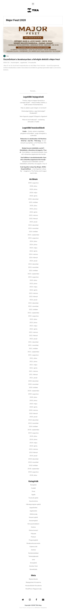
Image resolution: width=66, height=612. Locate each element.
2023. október (33, 271)
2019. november (33, 423)
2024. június (33, 245)
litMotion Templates (41, 607)
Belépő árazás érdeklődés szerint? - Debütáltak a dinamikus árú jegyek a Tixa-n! (33, 150)
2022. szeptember (33, 313)
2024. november (33, 228)
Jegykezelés (33, 511)
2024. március (33, 254)
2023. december (33, 264)
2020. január (33, 417)
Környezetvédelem (33, 524)
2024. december (33, 225)
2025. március (33, 215)
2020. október (33, 387)
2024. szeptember (33, 235)
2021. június (33, 361)
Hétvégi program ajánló (33, 504)
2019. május (33, 443)
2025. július (33, 206)
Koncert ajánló (33, 517)
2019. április (33, 446)
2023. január (33, 300)
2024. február (33, 258)
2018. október (33, 465)
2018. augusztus (33, 472)
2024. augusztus (33, 238)
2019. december (33, 420)
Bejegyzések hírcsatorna (33, 582)
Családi (33, 488)
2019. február (33, 452)
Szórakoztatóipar (33, 553)
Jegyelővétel (23, 63)
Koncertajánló (33, 521)
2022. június (33, 322)
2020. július (33, 397)
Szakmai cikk (33, 547)
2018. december (33, 459)
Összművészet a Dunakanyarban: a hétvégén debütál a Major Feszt (31, 59)
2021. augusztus (33, 355)
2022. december (33, 303)
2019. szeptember (33, 430)
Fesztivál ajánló (15, 63)
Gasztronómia (33, 501)
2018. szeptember (33, 469)
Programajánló (33, 540)
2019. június (33, 439)
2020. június (33, 400)
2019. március (33, 449)
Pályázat (33, 534)
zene (33, 560)
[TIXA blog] (33, 15)
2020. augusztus (33, 394)
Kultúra (33, 527)
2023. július (33, 280)
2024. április (33, 251)
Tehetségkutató (33, 556)
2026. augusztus (33, 183)
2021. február (33, 374)
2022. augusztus (33, 316)
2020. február (33, 413)
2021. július (33, 358)
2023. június (33, 284)
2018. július (33, 475)
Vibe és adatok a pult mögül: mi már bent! (33, 108)
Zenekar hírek (33, 566)
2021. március (33, 371)
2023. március (33, 293)
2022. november (33, 306)
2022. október (33, 309)
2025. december (33, 199)
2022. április (33, 329)
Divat (33, 491)
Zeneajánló (33, 563)
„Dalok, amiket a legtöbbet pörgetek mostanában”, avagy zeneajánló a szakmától (33, 133)
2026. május (33, 193)
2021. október (33, 348)
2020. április (33, 407)
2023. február (33, 296)
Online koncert (33, 530)
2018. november (33, 462)
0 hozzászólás (32, 63)
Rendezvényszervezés (33, 543)
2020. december (33, 381)
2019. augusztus (33, 433)
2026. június (33, 189)
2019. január (33, 456)
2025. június (33, 209)
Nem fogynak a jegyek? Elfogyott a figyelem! (33, 116)
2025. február (33, 219)
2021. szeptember (33, 352)
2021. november (33, 345)
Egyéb (33, 495)
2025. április (33, 212)
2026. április (33, 196)
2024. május (33, 248)
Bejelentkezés (33, 579)
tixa (7, 56)
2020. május (33, 404)
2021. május (33, 365)
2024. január (33, 261)
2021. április (33, 368)
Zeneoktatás (33, 569)
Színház (33, 550)
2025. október (33, 202)
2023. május (33, 287)
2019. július (33, 436)
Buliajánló (33, 485)
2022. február (33, 335)
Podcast (33, 537)
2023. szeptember (33, 274)
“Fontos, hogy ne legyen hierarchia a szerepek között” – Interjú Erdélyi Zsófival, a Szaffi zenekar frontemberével (33, 103)
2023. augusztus (33, 277)
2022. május (33, 326)
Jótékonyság (33, 514)
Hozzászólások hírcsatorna (33, 586)
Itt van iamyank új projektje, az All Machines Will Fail (33, 143)
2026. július (33, 186)
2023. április (33, 290)
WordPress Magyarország (33, 589)
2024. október (33, 232)
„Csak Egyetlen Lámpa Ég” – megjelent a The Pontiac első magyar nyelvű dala (33, 171)
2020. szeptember (33, 391)
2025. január (33, 222)
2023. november (33, 267)
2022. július (33, 319)
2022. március (33, 332)
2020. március (33, 410)
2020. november (33, 384)
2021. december (33, 342)
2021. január (33, 378)
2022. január (33, 339)
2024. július (33, 241)
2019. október (33, 426)
